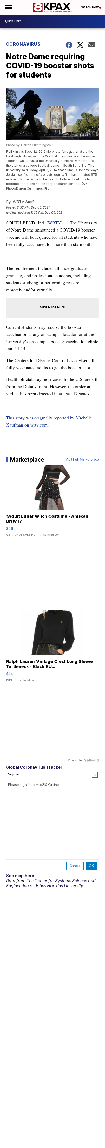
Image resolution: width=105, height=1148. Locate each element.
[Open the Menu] (8, 7)
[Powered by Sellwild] (91, 760)
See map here (20, 875)
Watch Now (90, 7)
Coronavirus (23, 44)
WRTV (54, 223)
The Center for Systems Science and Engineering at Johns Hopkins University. (51, 883)
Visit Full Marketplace (82, 459)
